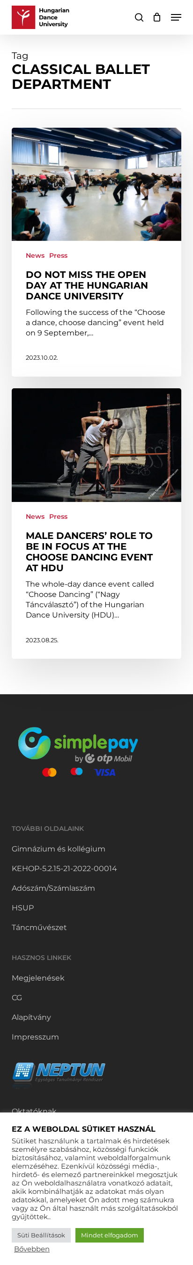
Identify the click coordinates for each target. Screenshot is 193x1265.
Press (58, 255)
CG (17, 997)
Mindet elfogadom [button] (109, 1235)
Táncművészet (39, 927)
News (35, 255)
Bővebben (32, 1249)
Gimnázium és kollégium (58, 848)
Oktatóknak (34, 1111)
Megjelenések (38, 978)
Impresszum (35, 1036)
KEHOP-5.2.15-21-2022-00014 (64, 868)
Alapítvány (31, 1017)
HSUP (23, 907)
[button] (176, 17)
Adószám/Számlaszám (53, 888)
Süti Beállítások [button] (41, 1235)
